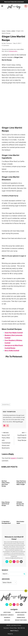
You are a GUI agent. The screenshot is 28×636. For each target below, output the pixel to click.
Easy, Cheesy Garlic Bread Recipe (6, 503)
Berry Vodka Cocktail (12, 350)
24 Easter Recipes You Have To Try (20, 503)
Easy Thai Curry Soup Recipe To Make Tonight (21, 482)
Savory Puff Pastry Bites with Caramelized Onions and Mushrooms (6, 440)
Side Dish (7, 620)
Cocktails (6, 404)
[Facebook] (6, 561)
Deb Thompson (7, 43)
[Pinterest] (14, 561)
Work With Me (21, 628)
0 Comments (5, 45)
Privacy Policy (13, 628)
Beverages (20, 615)
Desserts (7, 617)
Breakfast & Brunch (7, 615)
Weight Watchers (21, 620)
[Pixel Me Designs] (17, 633)
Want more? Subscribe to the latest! (14, 1)
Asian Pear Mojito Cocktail (14, 333)
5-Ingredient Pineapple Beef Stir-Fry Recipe (6, 523)
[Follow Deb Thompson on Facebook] (4, 425)
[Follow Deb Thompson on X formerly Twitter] (7, 425)
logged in (14, 458)
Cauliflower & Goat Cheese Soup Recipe (21, 436)
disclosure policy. (13, 51)
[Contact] (21, 561)
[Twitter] (17, 561)
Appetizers (7, 612)
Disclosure (6, 628)
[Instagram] (10, 561)
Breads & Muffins (21, 612)
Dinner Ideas (21, 617)
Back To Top (25, 590)
